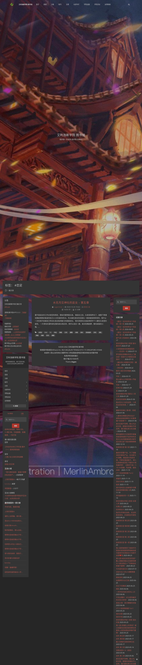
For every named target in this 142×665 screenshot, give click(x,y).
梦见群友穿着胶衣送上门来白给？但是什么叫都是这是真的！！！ (126, 356)
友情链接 (7, 401)
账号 (6, 382)
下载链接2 (8, 318)
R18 (46, 332)
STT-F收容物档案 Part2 (124, 473)
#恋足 (40, 332)
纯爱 (42, 335)
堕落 (71, 332)
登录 (6, 375)
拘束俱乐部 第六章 (123, 447)
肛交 (47, 335)
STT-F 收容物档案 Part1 (125, 608)
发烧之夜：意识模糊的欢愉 (126, 603)
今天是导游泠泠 (122, 569)
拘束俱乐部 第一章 (123, 542)
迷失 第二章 (120, 656)
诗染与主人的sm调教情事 (125, 572)
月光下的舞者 (121, 586)
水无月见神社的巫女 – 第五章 (71, 302)
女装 (76, 332)
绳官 (117, 589)
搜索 (15, 426)
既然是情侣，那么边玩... (14, 530)
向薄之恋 (119, 506)
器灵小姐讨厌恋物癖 (123, 371)
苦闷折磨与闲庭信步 (12, 558)
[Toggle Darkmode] (137, 654)
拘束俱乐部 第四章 (123, 526)
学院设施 (7, 393)
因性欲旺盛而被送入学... (14, 572)
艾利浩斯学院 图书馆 (25, 4)
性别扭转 (88, 332)
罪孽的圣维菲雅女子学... (14, 535)
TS (50, 332)
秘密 (117, 484)
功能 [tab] (22, 413)
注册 (6, 378)
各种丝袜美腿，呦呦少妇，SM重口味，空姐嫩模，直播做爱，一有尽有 (15, 432)
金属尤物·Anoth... (11, 525)
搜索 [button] (16, 406)
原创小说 (87, 307)
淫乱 (100, 332)
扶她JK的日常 (9, 464)
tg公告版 (19, 343)
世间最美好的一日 (122, 495)
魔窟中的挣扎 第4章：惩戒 (126, 410)
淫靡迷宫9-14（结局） (124, 650)
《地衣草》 (120, 368)
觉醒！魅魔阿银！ (11, 567)
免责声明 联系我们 (71, 356)
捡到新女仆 (120, 509)
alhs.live (7, 349)
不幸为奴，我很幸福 (12, 507)
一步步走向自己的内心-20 (125, 592)
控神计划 (119, 388)
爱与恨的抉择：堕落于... (14, 553)
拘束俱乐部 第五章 (123, 520)
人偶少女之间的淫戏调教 (14, 457)
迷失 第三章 (120, 647)
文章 (6, 386)
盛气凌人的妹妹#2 (123, 338)
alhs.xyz (7, 307)
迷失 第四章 (120, 639)
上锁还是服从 (10, 479)
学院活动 (7, 397)
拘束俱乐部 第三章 (123, 531)
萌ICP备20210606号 (71, 359)
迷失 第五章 (120, 636)
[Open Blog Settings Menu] (137, 659)
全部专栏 (7, 390)
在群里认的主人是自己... (14, 544)
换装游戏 (119, 577)
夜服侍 (118, 478)
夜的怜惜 (119, 617)
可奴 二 (118, 376)
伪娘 (60, 332)
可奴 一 (118, 385)
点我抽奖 (15, 326)
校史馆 (16, 329)
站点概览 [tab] (10, 413)
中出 (55, 332)
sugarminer (58, 307)
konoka (7, 484)
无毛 (95, 332)
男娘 (37, 335)
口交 (66, 332)
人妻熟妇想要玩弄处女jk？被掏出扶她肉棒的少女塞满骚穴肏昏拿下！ (126, 418)
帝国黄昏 (8, 488)
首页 (6, 371)
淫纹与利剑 (120, 481)
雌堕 (53, 335)
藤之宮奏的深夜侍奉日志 (125, 642)
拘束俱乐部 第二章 (123, 537)
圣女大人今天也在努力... (14, 521)
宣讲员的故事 (121, 399)
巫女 (82, 332)
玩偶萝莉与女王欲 (122, 580)
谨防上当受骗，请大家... (14, 516)
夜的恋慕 (119, 614)
